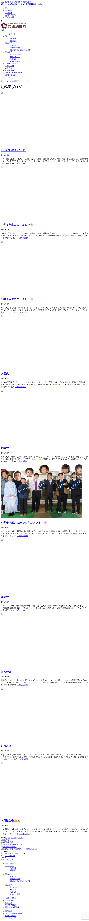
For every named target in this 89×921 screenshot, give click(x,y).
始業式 (5, 448)
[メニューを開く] (1, 21)
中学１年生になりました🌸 (17, 224)
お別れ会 (6, 746)
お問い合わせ (38, 4)
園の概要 (13, 38)
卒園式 (5, 597)
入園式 (5, 373)
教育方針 (13, 45)
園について (9, 8)
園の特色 (8, 10)
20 (14, 838)
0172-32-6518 (10, 856)
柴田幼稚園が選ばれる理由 (20, 50)
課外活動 (13, 59)
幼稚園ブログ (17, 4)
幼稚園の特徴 (15, 48)
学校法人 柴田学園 (12, 907)
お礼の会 (6, 671)
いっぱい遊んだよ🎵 (13, 150)
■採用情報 (27, 4)
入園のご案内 (10, 15)
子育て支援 (9, 17)
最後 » (21, 838)
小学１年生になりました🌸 (17, 299)
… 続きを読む (20, 163)
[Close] (2, 30)
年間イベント (15, 57)
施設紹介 (13, 41)
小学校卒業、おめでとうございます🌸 (24, 522)
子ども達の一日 (16, 54)
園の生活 (8, 13)
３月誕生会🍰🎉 (10, 820)
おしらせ (6, 4)
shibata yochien (10, 860)
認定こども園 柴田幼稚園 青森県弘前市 (16, 2)
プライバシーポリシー (14, 73)
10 (12, 838)
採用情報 (8, 911)
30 (15, 838)
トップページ (10, 34)
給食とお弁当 (15, 61)
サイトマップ (10, 77)
